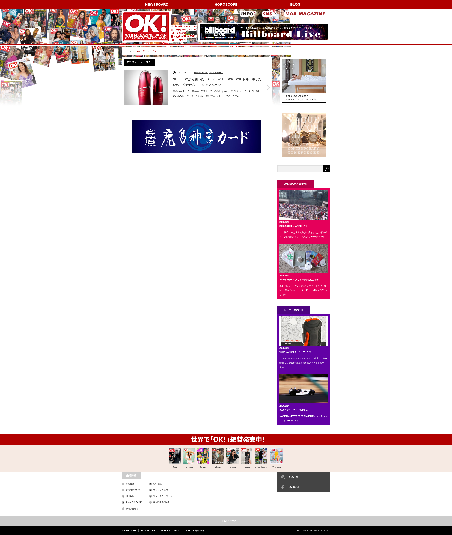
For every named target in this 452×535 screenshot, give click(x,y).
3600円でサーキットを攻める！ (294, 410)
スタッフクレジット (162, 496)
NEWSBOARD (156, 4)
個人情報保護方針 (161, 502)
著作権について (133, 490)
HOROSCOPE (226, 4)
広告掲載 (157, 484)
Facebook (293, 486)
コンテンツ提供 (160, 490)
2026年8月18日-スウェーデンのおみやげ (299, 280)
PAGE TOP (229, 521)
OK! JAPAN (310, 530)
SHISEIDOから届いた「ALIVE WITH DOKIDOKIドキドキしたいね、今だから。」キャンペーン (217, 82)
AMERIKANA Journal (170, 530)
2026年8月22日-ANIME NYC (293, 226)
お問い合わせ (132, 508)
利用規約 (130, 496)
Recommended (201, 72)
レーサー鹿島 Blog (195, 530)
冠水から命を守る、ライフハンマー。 (297, 352)
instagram (293, 476)
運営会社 (130, 484)
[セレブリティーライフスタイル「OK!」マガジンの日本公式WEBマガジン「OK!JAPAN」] (160, 26)
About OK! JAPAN (134, 502)
